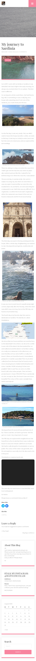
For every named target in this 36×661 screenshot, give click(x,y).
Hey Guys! (5, 531)
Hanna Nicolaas (13, 52)
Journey (8, 60)
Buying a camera (28, 533)
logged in (13, 526)
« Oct (6, 630)
